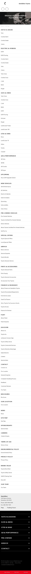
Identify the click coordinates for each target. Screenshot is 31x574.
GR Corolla (4, 166)
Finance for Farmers (6, 310)
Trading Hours (11, 507)
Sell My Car (4, 231)
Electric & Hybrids (5, 194)
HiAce (2, 144)
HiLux (2, 137)
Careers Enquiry (5, 436)
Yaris (2, 33)
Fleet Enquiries (5, 321)
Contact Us (4, 367)
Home (2, 26)
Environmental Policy (6, 452)
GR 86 (2, 163)
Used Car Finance (5, 299)
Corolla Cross (4, 77)
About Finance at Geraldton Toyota (10, 288)
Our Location (4, 371)
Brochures (3, 397)
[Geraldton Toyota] (4, 3)
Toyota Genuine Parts (6, 269)
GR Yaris (3, 159)
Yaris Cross (4, 74)
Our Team (3, 390)
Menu (29, 8)
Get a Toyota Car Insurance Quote (10, 303)
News (2, 413)
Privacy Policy (4, 460)
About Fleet (4, 318)
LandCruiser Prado (6, 125)
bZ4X (2, 51)
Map (2, 507)
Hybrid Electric (5, 352)
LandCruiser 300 (5, 129)
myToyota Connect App (7, 338)
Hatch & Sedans (5, 197)
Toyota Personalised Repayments (10, 292)
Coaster (3, 151)
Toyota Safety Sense (6, 341)
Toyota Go (3, 334)
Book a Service (5, 249)
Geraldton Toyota (24, 3)
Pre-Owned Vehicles (6, 216)
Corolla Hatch (4, 36)
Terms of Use (4, 445)
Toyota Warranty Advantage (8, 349)
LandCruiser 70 (5, 140)
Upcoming (3, 201)
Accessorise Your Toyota (7, 281)
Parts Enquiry (4, 273)
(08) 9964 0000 (9, 502)
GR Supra (3, 170)
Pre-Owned (6, 538)
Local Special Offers (6, 242)
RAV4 (2, 85)
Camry (2, 44)
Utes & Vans (4, 209)
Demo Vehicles (5, 223)
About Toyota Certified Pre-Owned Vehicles (12, 227)
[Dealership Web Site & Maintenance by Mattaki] (4, 568)
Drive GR (3, 480)
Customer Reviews (6, 386)
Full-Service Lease (6, 295)
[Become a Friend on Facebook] (2, 556)
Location (7, 8)
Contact (5, 548)
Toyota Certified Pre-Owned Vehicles (11, 220)
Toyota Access (5, 306)
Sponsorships (4, 360)
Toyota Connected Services (8, 345)
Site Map (7, 26)
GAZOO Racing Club (6, 476)
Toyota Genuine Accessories (8, 277)
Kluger (2, 88)
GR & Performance (6, 186)
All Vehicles (4, 190)
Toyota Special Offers (6, 238)
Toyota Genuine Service (7, 261)
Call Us (3, 8)
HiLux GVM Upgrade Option (8, 177)
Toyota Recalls (5, 257)
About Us (3, 330)
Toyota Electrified (5, 469)
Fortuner (3, 118)
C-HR (2, 81)
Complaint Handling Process (8, 378)
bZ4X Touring (4, 55)
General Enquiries (5, 375)
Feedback (3, 382)
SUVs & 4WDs (4, 205)
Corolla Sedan (5, 40)
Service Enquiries (5, 253)
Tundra (2, 148)
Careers (3, 356)
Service (4, 543)
